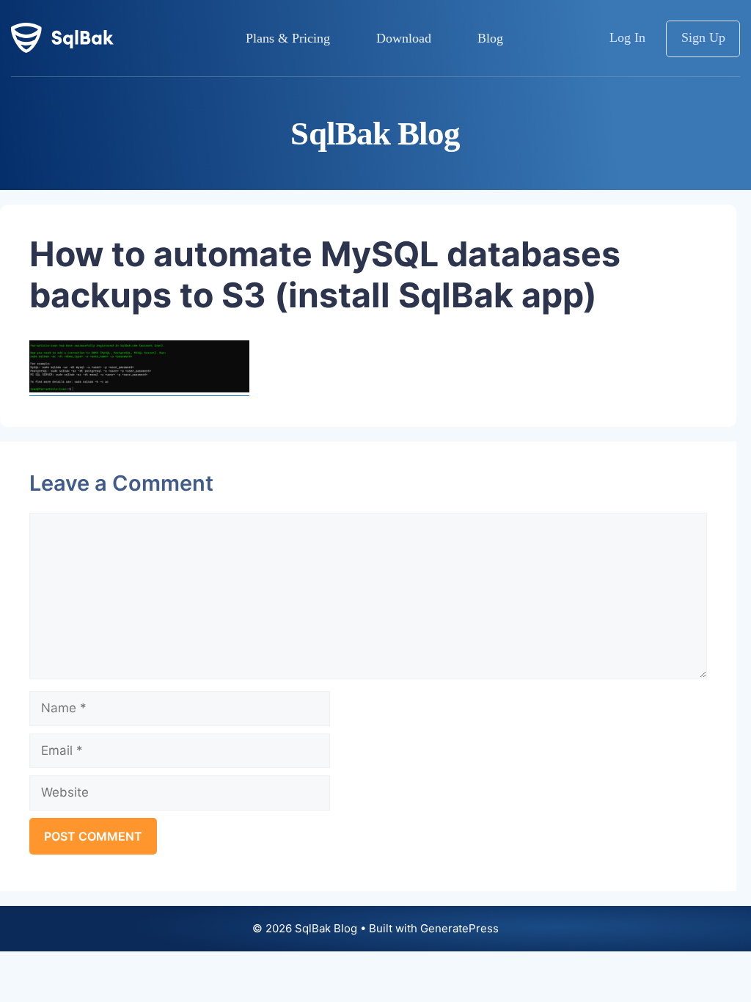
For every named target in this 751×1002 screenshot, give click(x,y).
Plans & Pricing (288, 38)
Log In (627, 37)
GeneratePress (459, 928)
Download (403, 38)
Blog (490, 38)
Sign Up (703, 37)
